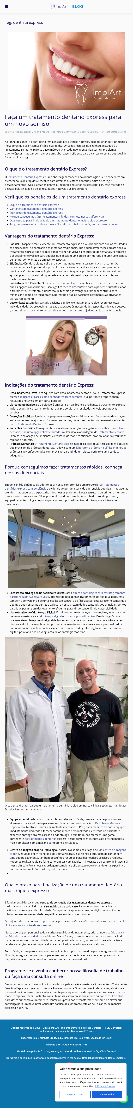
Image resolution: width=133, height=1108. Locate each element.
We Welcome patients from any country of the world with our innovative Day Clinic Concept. (66, 1051)
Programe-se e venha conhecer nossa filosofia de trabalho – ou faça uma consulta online (64, 224)
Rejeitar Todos (75, 1094)
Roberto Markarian (32, 131)
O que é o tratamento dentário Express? (34, 205)
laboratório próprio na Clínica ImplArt (99, 447)
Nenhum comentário (113, 131)
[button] (6, 6)
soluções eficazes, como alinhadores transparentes (51, 397)
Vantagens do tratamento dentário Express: (36, 209)
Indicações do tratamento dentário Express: (36, 212)
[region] (91, 1082)
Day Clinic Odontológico (82, 131)
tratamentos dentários (42, 839)
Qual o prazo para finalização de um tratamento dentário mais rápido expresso (58, 220)
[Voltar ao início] (66, 6)
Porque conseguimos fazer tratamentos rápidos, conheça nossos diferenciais (57, 216)
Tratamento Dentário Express (25, 177)
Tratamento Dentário (31, 424)
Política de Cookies (105, 1086)
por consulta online (111, 996)
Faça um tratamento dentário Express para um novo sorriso (63, 120)
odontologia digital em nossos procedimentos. (67, 616)
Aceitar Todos (107, 1094)
